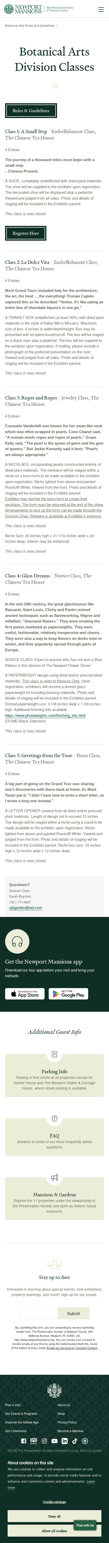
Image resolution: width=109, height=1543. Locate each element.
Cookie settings (54, 1501)
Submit (73, 1313)
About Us (64, 1405)
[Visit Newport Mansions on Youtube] (54, 1441)
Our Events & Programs (21, 1413)
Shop (61, 1413)
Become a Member (71, 1431)
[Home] (39, 9)
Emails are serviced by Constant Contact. (72, 1348)
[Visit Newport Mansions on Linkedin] (65, 1441)
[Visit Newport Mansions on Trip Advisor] (33, 1441)
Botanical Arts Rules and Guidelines (30, 25)
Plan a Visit (13, 1405)
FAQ (54, 1135)
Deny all (54, 1516)
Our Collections (15, 1431)
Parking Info (55, 1071)
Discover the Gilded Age (22, 1422)
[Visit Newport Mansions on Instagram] (44, 1441)
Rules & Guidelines (31, 110)
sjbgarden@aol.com (25, 907)
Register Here (26, 233)
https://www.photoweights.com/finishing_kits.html (45, 715)
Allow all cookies (54, 1530)
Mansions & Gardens (54, 1194)
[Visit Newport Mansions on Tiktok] (75, 1441)
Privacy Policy (67, 1422)
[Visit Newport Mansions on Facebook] (23, 1441)
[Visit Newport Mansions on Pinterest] (85, 1441)
